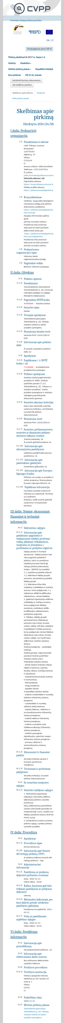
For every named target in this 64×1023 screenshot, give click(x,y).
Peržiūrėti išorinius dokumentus (26, 80)
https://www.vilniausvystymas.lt (38, 184)
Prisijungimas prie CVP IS (39, 49)
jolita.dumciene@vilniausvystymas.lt (40, 175)
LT (52, 40)
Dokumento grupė (20, 98)
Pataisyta (41, 93)
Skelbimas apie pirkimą (22, 93)
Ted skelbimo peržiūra (22, 85)
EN (48, 40)
